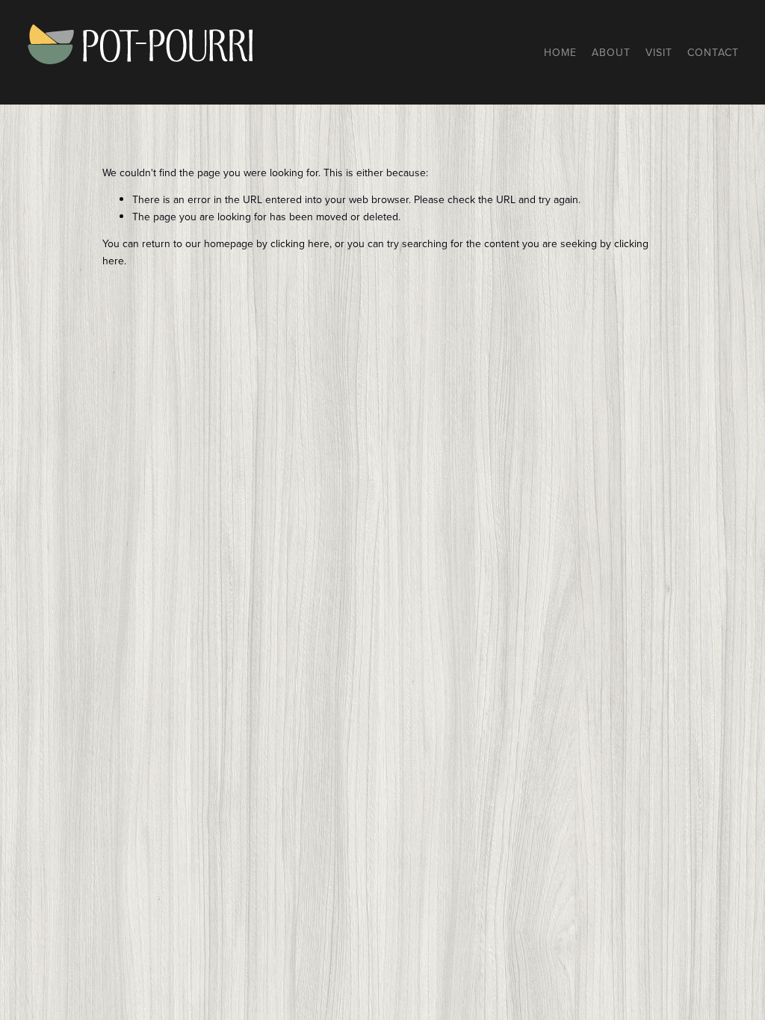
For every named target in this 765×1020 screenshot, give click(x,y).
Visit (658, 52)
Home (560, 52)
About (611, 52)
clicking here (299, 243)
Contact (713, 52)
